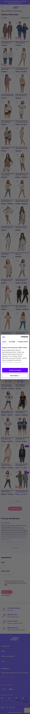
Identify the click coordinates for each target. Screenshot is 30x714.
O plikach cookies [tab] (23, 341)
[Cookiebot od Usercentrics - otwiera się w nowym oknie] (21, 337)
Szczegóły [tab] (12, 341)
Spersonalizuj (14, 375)
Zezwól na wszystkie (15, 370)
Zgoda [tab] (4, 341)
